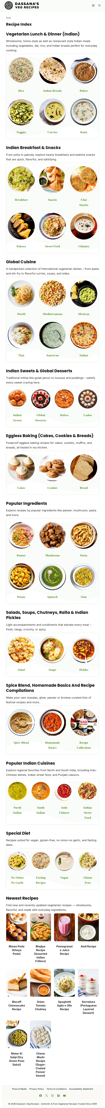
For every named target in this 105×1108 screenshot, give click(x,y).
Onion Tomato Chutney (40, 1005)
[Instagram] (52, 1095)
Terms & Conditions (56, 1089)
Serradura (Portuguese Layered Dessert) (88, 1007)
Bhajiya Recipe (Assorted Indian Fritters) (40, 954)
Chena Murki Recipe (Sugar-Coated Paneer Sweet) (41, 1064)
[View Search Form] (99, 5)
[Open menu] (93, 5)
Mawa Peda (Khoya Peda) (16, 950)
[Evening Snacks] (83, 179)
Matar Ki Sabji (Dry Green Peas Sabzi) (16, 1059)
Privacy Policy (36, 1089)
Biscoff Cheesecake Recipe (16, 1005)
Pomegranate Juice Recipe (64, 950)
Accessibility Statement (81, 1089)
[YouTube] (64, 1095)
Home (8, 17)
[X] (46, 1095)
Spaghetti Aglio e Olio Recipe (64, 1005)
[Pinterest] (58, 1095)
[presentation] (16, 927)
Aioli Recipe (88, 946)
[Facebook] (40, 1095)
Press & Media (19, 1089)
